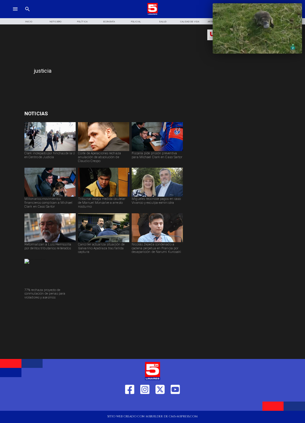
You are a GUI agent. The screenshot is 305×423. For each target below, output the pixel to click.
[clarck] (50, 150)
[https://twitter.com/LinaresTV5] (160, 403)
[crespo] (103, 150)
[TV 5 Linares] (27, 14)
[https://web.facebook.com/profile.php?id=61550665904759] (129, 403)
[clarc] (157, 150)
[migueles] (157, 196)
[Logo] (152, 14)
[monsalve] (103, 196)
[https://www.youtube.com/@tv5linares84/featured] (175, 403)
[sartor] (50, 196)
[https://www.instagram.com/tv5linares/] (145, 403)
